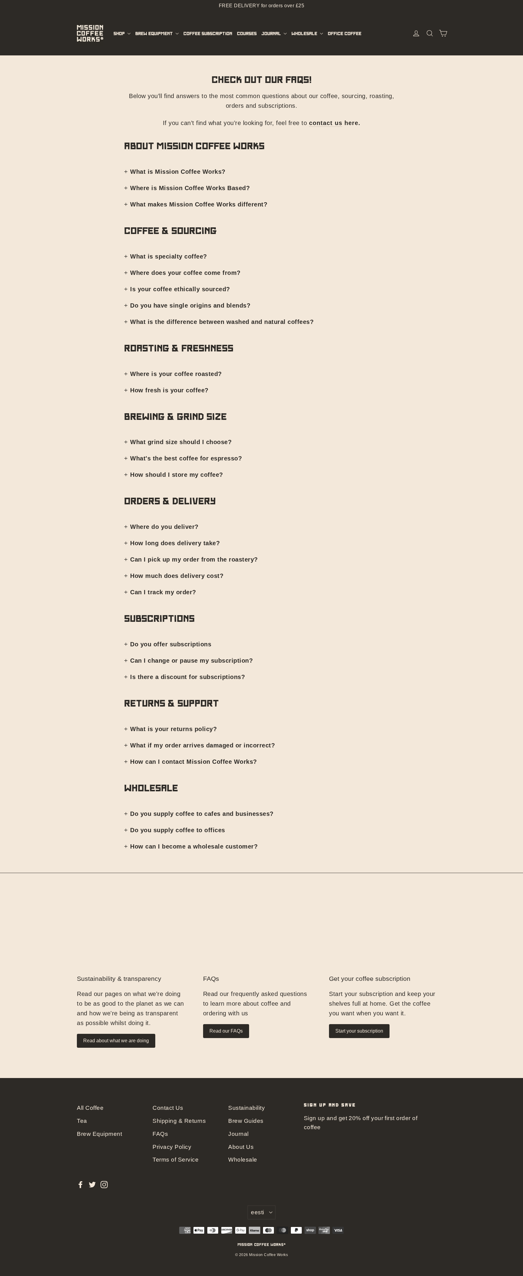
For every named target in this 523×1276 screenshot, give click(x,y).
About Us (241, 1147)
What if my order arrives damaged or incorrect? (202, 745)
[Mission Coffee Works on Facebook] (80, 1184)
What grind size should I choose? (181, 442)
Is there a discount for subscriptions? (187, 677)
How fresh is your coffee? (169, 390)
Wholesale (304, 33)
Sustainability (246, 1108)
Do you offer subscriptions (170, 644)
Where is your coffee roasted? (176, 374)
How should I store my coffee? (176, 474)
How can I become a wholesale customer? (194, 846)
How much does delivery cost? (176, 575)
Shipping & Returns (179, 1121)
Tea (82, 1121)
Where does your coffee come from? (185, 272)
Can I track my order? (163, 592)
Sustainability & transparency (119, 978)
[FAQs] (261, 936)
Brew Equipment (154, 33)
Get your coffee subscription (369, 978)
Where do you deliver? (164, 526)
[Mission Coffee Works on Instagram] (104, 1184)
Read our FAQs (226, 1031)
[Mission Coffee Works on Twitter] (92, 1184)
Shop (119, 33)
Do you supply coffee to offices (177, 830)
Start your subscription (359, 1031)
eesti (257, 1212)
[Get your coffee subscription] (387, 936)
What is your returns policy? (173, 729)
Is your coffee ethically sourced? (180, 289)
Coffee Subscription (207, 33)
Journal (272, 33)
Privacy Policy (172, 1147)
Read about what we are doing (116, 1040)
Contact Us (168, 1108)
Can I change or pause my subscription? (191, 660)
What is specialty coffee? (168, 256)
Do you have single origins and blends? (190, 305)
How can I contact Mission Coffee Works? (193, 761)
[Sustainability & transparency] (135, 936)
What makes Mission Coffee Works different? (198, 204)
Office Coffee (344, 33)
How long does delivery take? (175, 543)
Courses (247, 33)
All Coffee (90, 1108)
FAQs (211, 978)
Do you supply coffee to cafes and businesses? (202, 813)
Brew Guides (246, 1121)
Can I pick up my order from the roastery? (194, 559)
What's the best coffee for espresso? (186, 458)
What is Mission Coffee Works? (177, 171)
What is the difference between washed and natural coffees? (222, 321)
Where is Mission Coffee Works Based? (190, 188)
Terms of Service (176, 1159)
